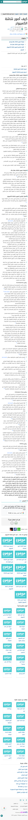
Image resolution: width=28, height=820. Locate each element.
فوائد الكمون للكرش (22, 778)
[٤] (16, 176)
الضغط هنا (10, 221)
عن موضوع (16, 803)
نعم (16, 523)
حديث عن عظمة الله (22, 787)
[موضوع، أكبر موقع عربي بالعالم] (24, 2)
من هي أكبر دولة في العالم (20, 781)
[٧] (16, 343)
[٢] (23, 94)
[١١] (19, 354)
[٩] (15, 323)
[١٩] (19, 450)
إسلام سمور (10, 29)
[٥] (26, 202)
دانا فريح (12, 27)
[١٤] (12, 400)
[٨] (3, 291)
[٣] (21, 142)
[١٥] (11, 418)
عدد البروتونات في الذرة (21, 784)
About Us (25, 809)
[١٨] (3, 440)
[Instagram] (20, 800)
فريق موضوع (15, 809)
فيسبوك (15, 529)
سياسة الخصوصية (14, 806)
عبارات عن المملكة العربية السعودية (18, 789)
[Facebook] (26, 800)
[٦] (23, 216)
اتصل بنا (25, 803)
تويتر (11, 529)
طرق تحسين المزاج (22, 769)
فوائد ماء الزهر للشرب (22, 772)
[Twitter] (23, 800)
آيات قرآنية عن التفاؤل (22, 792)
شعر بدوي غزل (23, 766)
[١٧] (12, 430)
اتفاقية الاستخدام (23, 806)
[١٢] (24, 359)
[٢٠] (15, 474)
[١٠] (10, 337)
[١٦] (18, 424)
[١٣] (4, 388)
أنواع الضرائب (24, 775)
